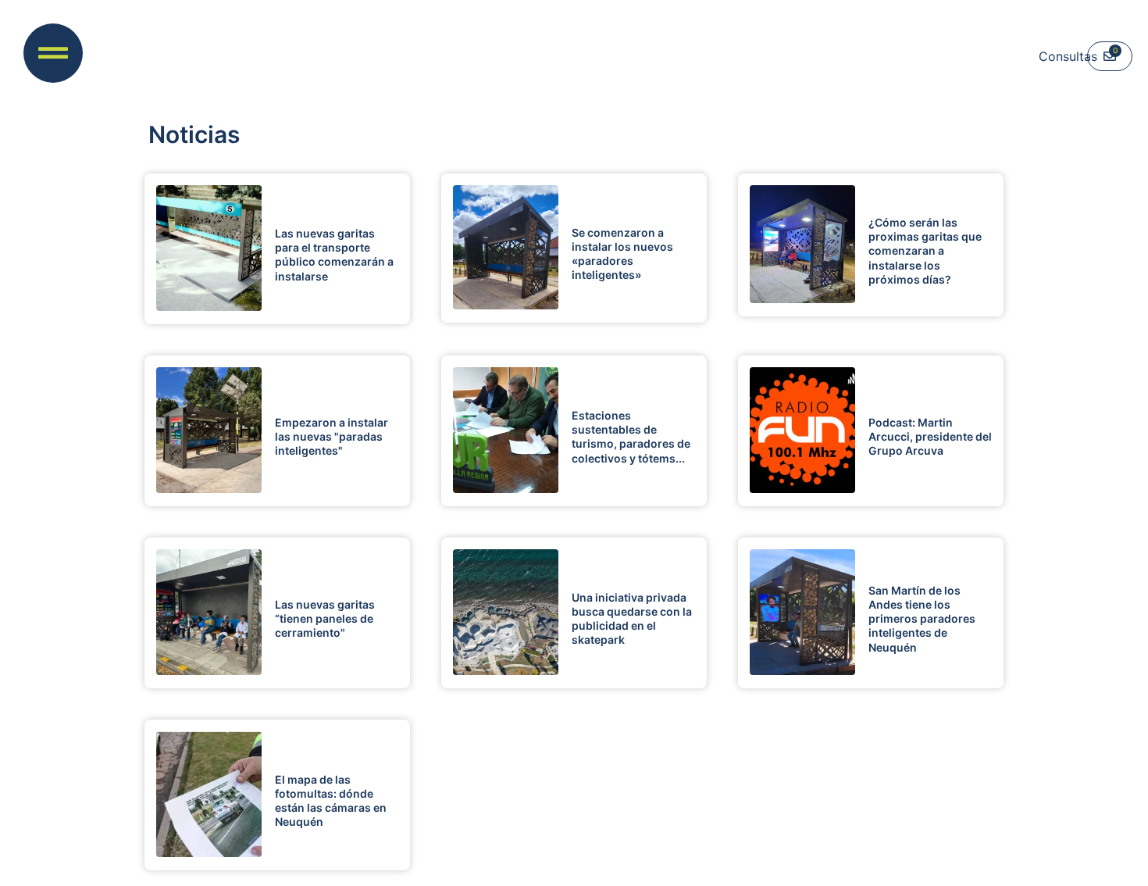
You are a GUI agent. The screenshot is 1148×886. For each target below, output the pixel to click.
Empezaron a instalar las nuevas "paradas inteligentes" (331, 436)
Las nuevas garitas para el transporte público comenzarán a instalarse (334, 255)
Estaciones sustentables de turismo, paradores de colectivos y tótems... (631, 437)
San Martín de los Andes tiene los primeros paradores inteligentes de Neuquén (921, 619)
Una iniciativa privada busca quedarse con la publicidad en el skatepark (632, 619)
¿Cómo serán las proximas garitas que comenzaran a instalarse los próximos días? (925, 251)
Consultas (1068, 56)
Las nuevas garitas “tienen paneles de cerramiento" (325, 618)
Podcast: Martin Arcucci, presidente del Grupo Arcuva (930, 436)
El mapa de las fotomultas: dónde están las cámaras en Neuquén (331, 801)
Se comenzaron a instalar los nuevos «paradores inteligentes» (622, 254)
